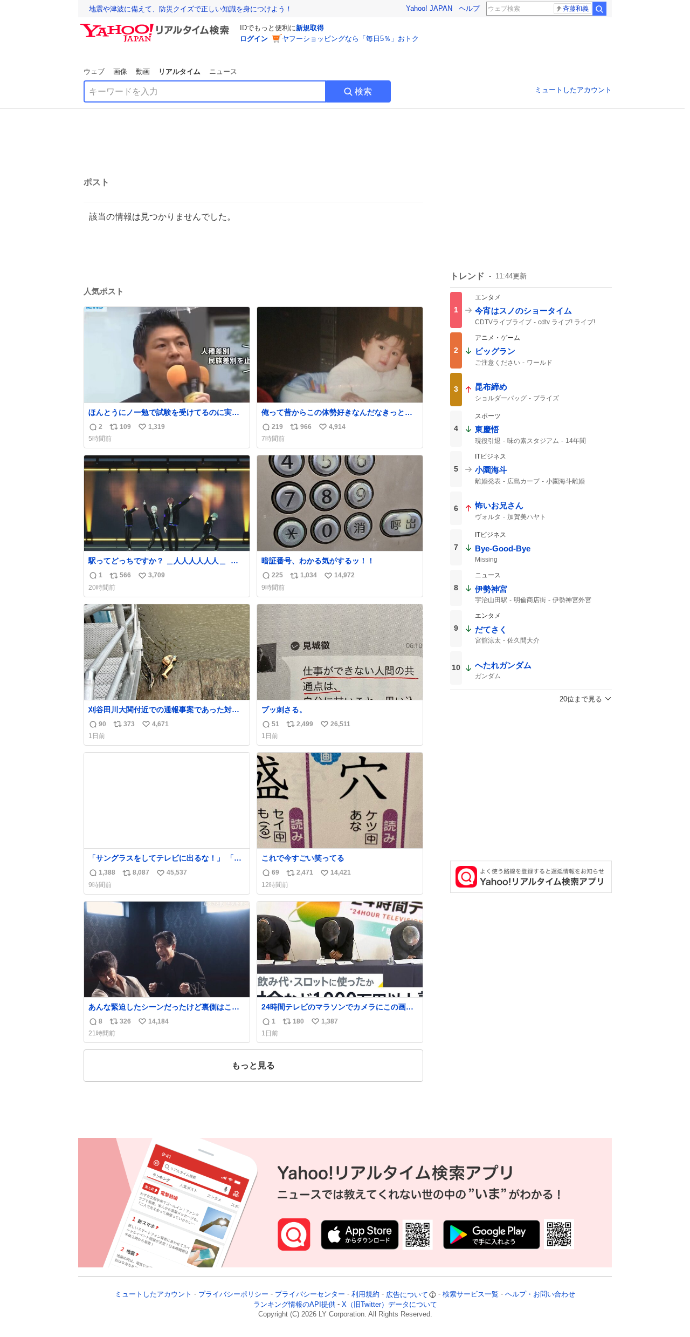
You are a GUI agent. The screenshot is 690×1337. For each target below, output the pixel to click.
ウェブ (94, 71)
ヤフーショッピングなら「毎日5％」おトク (350, 39)
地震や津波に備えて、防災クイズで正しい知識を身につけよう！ (190, 9)
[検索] (599, 9)
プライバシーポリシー (233, 1295)
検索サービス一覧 (471, 1295)
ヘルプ (469, 8)
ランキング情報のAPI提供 (294, 1304)
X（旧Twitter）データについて (389, 1304)
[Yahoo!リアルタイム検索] (156, 26)
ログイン (254, 39)
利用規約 (365, 1295)
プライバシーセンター (310, 1295)
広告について (407, 1295)
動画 (143, 71)
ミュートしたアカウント (573, 90)
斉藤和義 (576, 8)
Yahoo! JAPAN (429, 8)
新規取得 (310, 28)
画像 (120, 71)
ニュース (223, 71)
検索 (363, 91)
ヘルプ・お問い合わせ (540, 1295)
